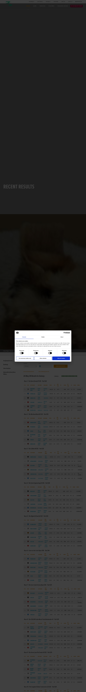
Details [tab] (43, 337)
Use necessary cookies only (25, 358)
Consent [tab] (24, 337)
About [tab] (62, 337)
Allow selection (43, 358)
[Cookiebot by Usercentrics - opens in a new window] (64, 333)
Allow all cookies (61, 358)
